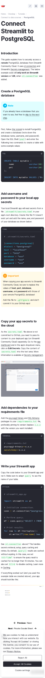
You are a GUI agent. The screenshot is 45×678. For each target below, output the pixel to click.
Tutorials (21, 14)
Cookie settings (22, 670)
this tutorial (17, 129)
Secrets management (20, 69)
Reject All (22, 657)
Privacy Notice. (14, 651)
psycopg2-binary (16, 418)
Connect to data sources (11, 17)
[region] (22, 653)
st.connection (30, 66)
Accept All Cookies (23, 664)
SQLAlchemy (34, 418)
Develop (11, 14)
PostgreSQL (29, 17)
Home (3, 14)
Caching (6, 567)
